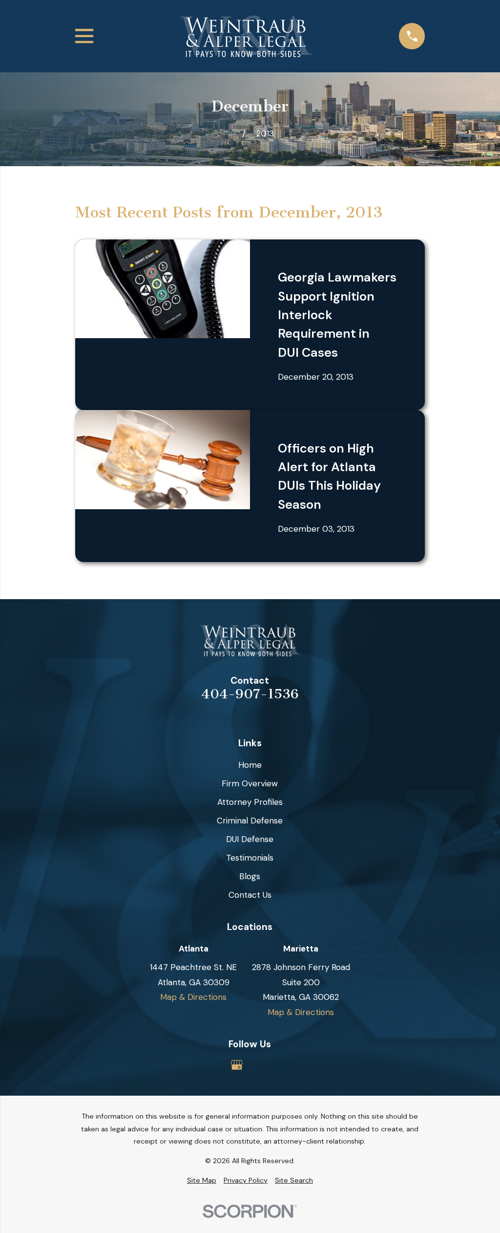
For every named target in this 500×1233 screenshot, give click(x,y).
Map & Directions (193, 997)
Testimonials (249, 857)
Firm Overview (250, 783)
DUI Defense (249, 839)
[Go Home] (230, 134)
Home (250, 764)
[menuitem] (201, 1180)
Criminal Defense (250, 820)
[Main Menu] (84, 36)
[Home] (246, 36)
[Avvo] (263, 1065)
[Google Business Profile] (237, 1065)
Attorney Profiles (250, 802)
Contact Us (250, 894)
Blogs (249, 876)
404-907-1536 (250, 694)
